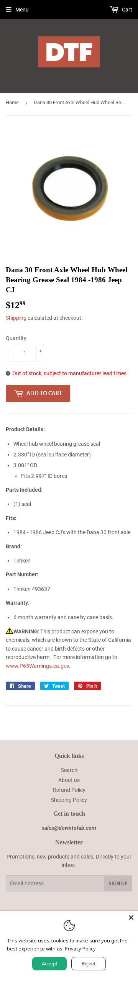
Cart (126, 10)
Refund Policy (69, 790)
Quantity (16, 338)
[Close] (131, 917)
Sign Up (118, 883)
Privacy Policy (80, 948)
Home (12, 102)
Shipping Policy (69, 800)
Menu (22, 10)
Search (69, 770)
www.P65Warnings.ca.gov (37, 666)
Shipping (16, 318)
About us (69, 780)
